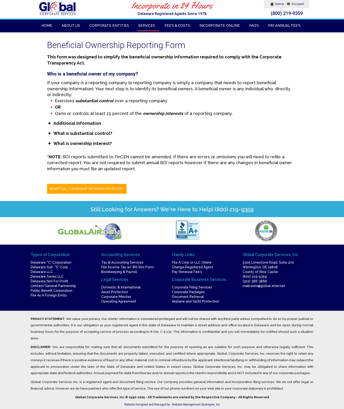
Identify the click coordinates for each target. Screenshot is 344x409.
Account (297, 4)
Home (280, 4)
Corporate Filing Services (192, 287)
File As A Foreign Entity (49, 295)
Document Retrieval (188, 297)
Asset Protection (114, 292)
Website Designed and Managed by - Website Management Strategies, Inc (172, 404)
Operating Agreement (118, 301)
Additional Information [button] (77, 123)
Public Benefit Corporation (51, 290)
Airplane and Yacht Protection (195, 301)
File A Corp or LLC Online (192, 262)
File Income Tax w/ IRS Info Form (127, 267)
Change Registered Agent (192, 267)
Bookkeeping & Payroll (119, 272)
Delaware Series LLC (47, 276)
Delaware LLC (42, 272)
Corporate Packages (188, 292)
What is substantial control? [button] (82, 133)
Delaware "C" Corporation (51, 262)
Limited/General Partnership (53, 286)
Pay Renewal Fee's (187, 272)
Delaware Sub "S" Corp (49, 267)
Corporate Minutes (116, 297)
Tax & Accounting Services (122, 262)
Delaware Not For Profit (49, 281)
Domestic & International (121, 287)
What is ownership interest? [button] (82, 143)
